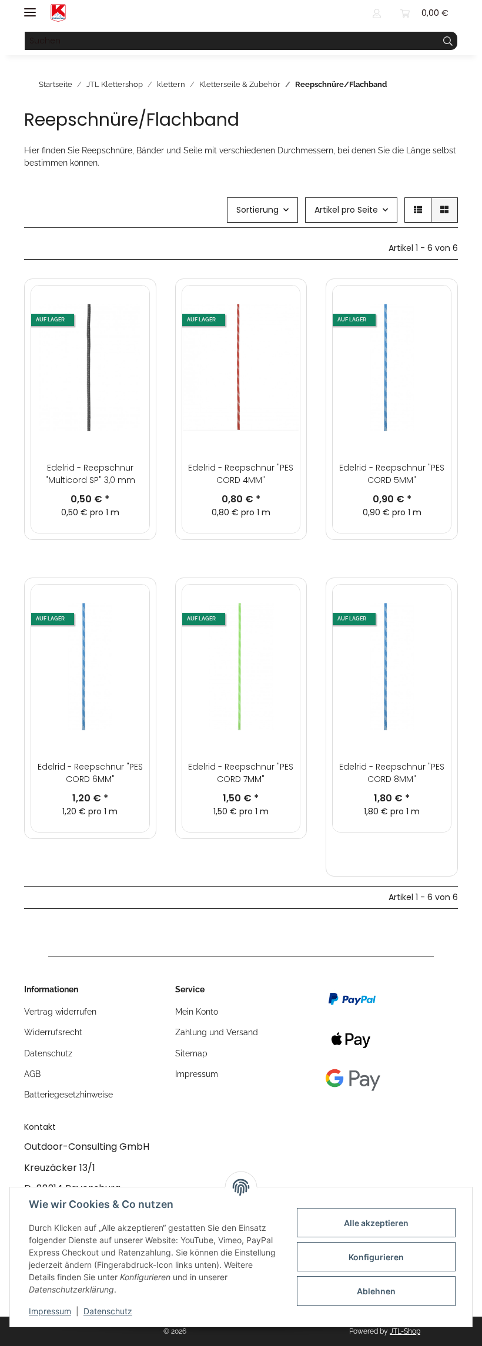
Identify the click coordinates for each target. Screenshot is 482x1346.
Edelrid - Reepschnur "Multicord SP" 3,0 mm (90, 474)
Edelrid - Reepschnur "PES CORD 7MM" (240, 773)
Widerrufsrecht (53, 1032)
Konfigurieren (376, 1257)
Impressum (50, 1311)
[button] (377, 13)
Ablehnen (376, 1291)
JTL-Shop (405, 1331)
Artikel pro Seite (346, 210)
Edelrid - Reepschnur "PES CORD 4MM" (240, 474)
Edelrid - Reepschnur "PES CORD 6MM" (90, 773)
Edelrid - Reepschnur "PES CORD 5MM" (391, 474)
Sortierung (257, 210)
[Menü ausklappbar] (30, 7)
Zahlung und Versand (216, 1032)
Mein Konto (196, 1011)
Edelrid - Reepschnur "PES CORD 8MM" (391, 773)
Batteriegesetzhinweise (68, 1094)
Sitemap (191, 1053)
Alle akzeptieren (376, 1223)
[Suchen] (448, 41)
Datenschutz (107, 1311)
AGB (32, 1074)
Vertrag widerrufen (60, 1011)
